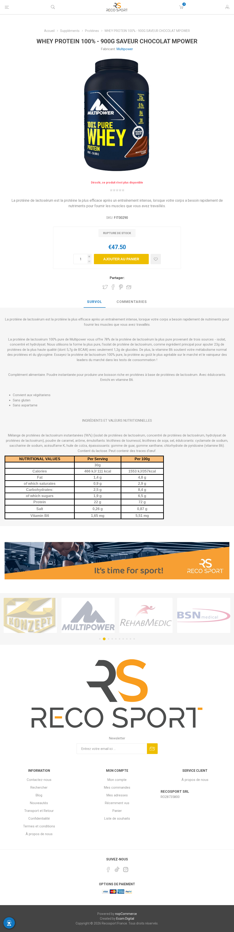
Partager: (117, 278)
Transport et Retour (39, 811)
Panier (117, 811)
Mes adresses (117, 795)
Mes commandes (117, 787)
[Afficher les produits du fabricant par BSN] (146, 615)
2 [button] (103, 639)
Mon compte (117, 780)
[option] (30, 615)
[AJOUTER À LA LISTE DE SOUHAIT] (156, 259)
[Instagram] (125, 869)
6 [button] (119, 639)
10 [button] (134, 639)
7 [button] (123, 639)
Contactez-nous (39, 780)
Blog (39, 795)
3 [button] (107, 639)
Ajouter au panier (121, 259)
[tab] (95, 302)
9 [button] (130, 639)
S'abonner (152, 748)
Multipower (125, 49)
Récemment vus (117, 803)
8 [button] (127, 639)
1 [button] (100, 639)
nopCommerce (126, 914)
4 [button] (112, 639)
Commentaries (132, 302)
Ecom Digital (125, 918)
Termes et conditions (39, 826)
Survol (94, 302)
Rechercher (39, 787)
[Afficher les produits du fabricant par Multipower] (30, 615)
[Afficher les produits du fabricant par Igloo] (203, 615)
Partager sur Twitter (105, 286)
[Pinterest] (108, 869)
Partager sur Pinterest (121, 286)
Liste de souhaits (117, 818)
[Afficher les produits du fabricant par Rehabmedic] (88, 615)
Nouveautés (39, 803)
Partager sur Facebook (113, 286)
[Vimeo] (117, 868)
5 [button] (116, 639)
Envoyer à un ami (128, 286)
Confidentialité (39, 818)
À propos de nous (39, 834)
